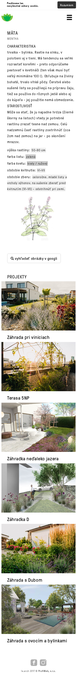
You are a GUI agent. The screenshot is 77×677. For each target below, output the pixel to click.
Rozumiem (67, 5)
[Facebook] (34, 662)
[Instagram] (43, 662)
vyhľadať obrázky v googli (35, 258)
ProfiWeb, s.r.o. (47, 670)
